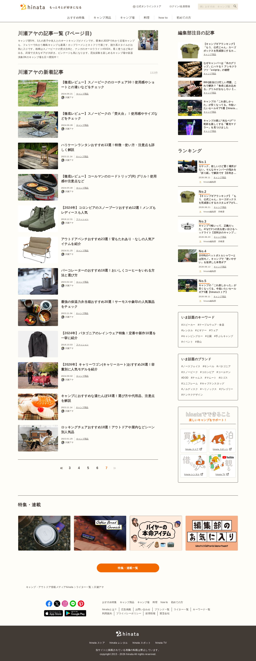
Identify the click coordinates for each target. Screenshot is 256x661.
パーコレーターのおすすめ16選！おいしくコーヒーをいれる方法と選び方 (108, 273)
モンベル (209, 366)
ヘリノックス (209, 389)
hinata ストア (97, 642)
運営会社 (165, 613)
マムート (211, 377)
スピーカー (189, 324)
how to (163, 17)
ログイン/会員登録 (179, 6)
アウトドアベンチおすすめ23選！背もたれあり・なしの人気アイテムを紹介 (108, 241)
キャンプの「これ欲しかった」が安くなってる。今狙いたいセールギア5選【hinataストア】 (221, 105)
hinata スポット (142, 642)
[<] (61, 468)
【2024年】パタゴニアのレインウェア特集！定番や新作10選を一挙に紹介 (108, 335)
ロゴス (224, 377)
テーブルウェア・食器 (211, 324)
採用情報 (150, 613)
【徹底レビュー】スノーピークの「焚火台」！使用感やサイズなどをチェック (109, 116)
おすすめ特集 (76, 17)
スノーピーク (190, 372)
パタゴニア (224, 366)
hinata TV (161, 642)
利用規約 (107, 613)
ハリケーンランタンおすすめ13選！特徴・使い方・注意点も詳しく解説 (108, 147)
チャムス (197, 377)
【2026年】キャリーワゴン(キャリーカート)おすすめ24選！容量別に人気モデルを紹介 (108, 367)
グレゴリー (227, 389)
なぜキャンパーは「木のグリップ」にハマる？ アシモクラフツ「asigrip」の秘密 (220, 66)
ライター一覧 (181, 609)
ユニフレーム (190, 383)
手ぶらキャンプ (224, 336)
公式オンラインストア (148, 6)
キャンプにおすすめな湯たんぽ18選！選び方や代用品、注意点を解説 (108, 398)
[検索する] (235, 6)
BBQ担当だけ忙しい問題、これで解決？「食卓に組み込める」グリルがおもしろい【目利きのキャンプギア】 (220, 86)
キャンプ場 (127, 17)
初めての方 (184, 17)
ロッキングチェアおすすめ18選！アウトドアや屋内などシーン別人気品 (108, 429)
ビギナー (202, 330)
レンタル (188, 330)
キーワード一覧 (201, 609)
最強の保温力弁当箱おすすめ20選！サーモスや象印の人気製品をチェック (108, 304)
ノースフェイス (191, 366)
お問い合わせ (142, 609)
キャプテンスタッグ (213, 383)
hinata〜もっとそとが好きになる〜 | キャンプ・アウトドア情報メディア (128, 633)
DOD (185, 377)
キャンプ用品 (102, 17)
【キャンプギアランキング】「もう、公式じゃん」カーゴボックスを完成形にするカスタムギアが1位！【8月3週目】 (220, 48)
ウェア (214, 330)
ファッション (82, 219)
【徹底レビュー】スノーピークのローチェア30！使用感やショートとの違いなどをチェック (108, 85)
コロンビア (208, 372)
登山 (199, 341)
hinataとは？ (109, 609)
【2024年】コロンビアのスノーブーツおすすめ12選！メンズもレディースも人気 (108, 210)
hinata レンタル (119, 642)
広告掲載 (126, 609)
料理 (147, 17)
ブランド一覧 (162, 609)
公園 (209, 336)
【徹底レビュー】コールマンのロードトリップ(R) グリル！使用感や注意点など (109, 179)
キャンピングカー (193, 336)
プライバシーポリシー (128, 613)
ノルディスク (190, 389)
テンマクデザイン (193, 394)
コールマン (224, 372)
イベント (188, 341)
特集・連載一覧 (128, 568)
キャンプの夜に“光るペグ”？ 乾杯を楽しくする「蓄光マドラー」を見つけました (220, 124)
